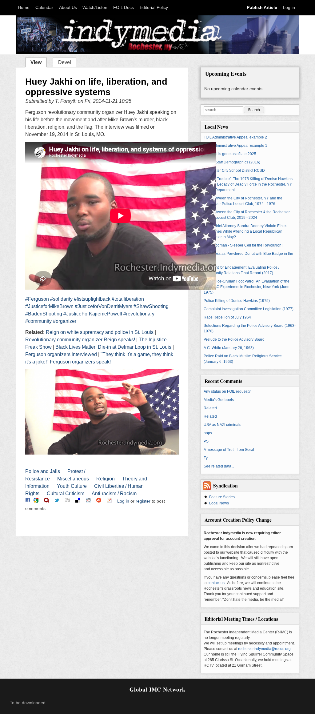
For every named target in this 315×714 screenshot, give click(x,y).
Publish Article (262, 7)
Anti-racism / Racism (114, 493)
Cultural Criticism (65, 493)
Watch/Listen (94, 7)
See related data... (219, 466)
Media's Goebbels (219, 400)
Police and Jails (42, 471)
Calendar (44, 7)
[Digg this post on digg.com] (67, 501)
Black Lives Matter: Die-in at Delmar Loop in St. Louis (113, 347)
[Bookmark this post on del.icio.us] (77, 501)
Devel (64, 62)
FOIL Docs (123, 7)
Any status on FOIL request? (227, 391)
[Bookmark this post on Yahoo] (109, 501)
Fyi (206, 458)
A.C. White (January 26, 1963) (229, 348)
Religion (105, 478)
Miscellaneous (73, 478)
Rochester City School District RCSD (234, 170)
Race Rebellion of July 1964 (227, 317)
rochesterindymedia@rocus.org (264, 649)
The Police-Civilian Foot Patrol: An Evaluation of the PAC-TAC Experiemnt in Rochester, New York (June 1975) (246, 287)
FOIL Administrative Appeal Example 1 (235, 145)
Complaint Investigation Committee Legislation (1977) (248, 309)
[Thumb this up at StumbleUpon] (98, 501)
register (143, 501)
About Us (68, 7)
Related (210, 408)
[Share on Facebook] (27, 501)
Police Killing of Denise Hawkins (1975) (237, 301)
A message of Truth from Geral (229, 449)
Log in (289, 7)
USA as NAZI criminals (222, 425)
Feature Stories (222, 497)
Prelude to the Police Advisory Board (234, 339)
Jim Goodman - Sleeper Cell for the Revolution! (243, 245)
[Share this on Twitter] (56, 501)
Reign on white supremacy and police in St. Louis (100, 332)
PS (206, 441)
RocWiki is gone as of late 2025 (230, 154)
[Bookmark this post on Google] (36, 501)
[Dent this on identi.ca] (46, 501)
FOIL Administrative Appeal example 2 (235, 137)
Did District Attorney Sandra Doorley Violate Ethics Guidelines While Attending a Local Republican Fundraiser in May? (245, 231)
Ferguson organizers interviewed (61, 354)
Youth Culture (72, 486)
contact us (216, 583)
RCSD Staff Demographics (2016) (232, 162)
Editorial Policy (154, 7)
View (38, 62)
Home (24, 7)
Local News (219, 503)
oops (208, 433)
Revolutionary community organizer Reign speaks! (80, 339)
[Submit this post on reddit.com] (88, 501)
